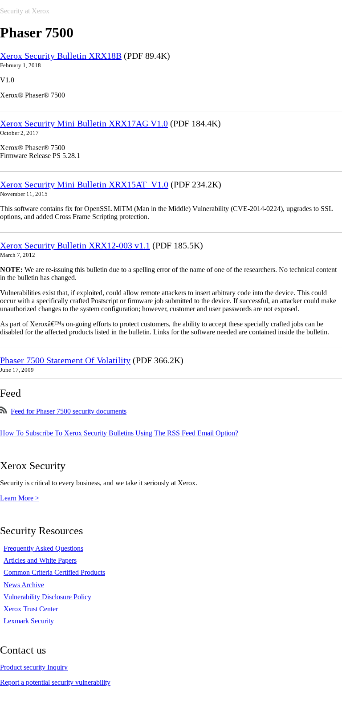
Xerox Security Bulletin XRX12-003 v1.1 (75, 245)
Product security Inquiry (34, 667)
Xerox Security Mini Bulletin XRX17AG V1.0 (84, 123)
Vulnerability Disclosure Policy (47, 597)
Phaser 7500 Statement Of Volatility (65, 360)
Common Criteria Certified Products (54, 572)
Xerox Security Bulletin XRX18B (61, 56)
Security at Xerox (24, 11)
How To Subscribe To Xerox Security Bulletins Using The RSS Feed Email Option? (119, 433)
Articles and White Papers (40, 560)
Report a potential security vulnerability (55, 682)
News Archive (24, 585)
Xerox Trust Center (31, 609)
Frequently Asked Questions (43, 548)
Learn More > (19, 498)
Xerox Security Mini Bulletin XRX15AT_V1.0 (84, 184)
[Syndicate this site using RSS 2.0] (3, 411)
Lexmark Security (29, 621)
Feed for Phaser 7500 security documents (68, 411)
